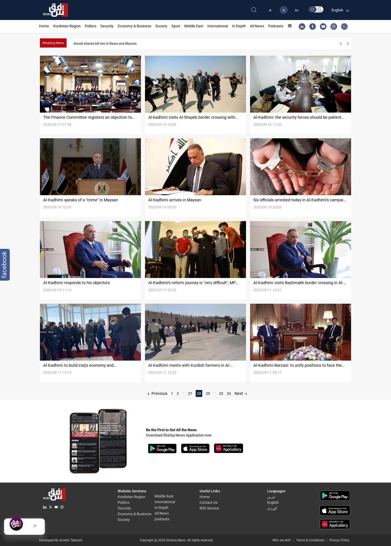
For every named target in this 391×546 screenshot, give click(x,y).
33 (229, 393)
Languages (276, 491)
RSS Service (209, 508)
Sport (175, 26)
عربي (271, 497)
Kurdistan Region (67, 26)
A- (270, 10)
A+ (297, 10)
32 (221, 393)
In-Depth (239, 26)
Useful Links (210, 491)
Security (107, 26)
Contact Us (208, 502)
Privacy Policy (339, 540)
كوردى (272, 508)
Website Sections (132, 491)
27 (190, 393)
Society (161, 26)
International (217, 26)
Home (44, 26)
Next (239, 393)
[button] (341, 43)
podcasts (275, 26)
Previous (158, 393)
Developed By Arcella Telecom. (61, 540)
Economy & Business (134, 26)
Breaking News (53, 43)
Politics (90, 26)
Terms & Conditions (310, 540)
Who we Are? (281, 540)
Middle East (193, 26)
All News (257, 26)
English (273, 502)
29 (208, 393)
